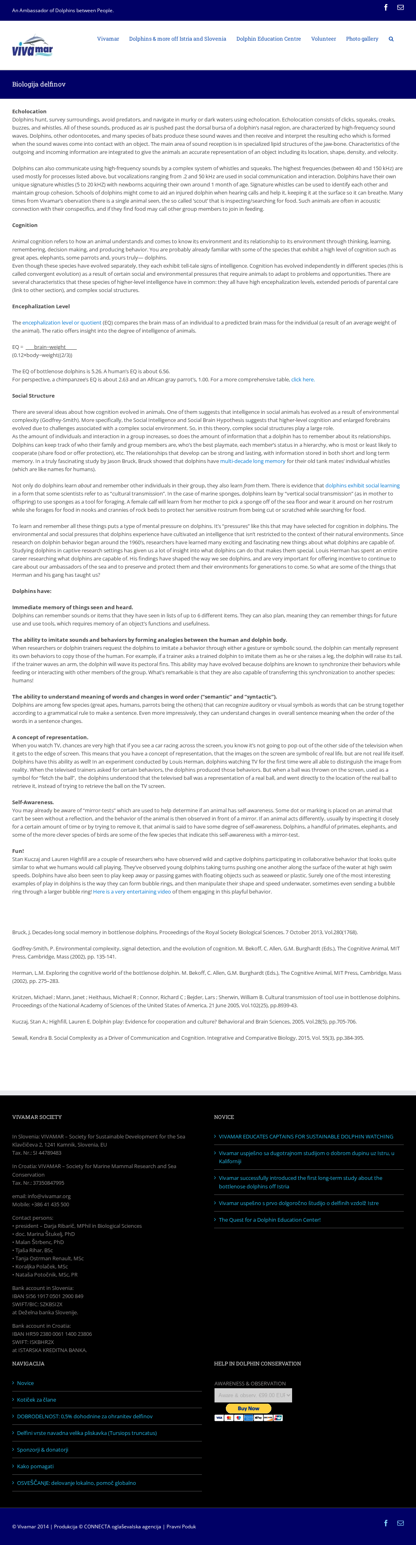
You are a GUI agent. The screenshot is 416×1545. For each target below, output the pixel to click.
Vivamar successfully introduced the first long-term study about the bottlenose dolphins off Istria (300, 1182)
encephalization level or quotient (62, 322)
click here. (303, 379)
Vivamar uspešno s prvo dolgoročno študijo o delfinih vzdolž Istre (299, 1203)
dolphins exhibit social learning (362, 485)
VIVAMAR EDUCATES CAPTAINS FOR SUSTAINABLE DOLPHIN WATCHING (306, 1136)
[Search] (391, 38)
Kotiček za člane (36, 1399)
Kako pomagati (35, 1466)
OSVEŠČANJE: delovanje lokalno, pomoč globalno (76, 1483)
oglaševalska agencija (136, 1526)
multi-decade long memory (253, 461)
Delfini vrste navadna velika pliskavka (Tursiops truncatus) (87, 1433)
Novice (25, 1383)
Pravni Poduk (181, 1526)
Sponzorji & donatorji (42, 1449)
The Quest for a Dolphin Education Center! (270, 1219)
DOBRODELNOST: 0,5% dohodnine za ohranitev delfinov (85, 1416)
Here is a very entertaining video (132, 891)
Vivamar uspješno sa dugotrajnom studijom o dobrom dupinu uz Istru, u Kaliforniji (306, 1157)
